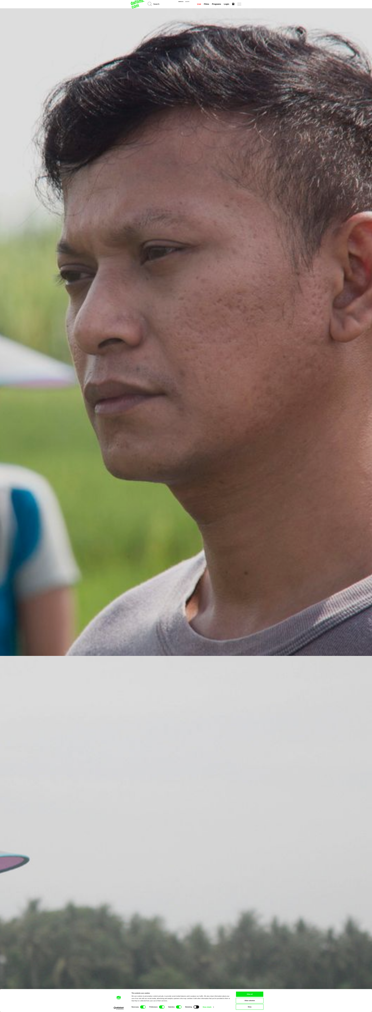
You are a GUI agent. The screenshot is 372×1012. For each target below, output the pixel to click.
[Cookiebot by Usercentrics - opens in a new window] (118, 1008)
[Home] (138, 4)
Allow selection (250, 1000)
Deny (249, 1007)
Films (206, 4)
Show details (207, 1007)
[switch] (162, 1007)
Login (226, 4)
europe (187, 1)
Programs (216, 4)
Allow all (250, 994)
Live (199, 4)
